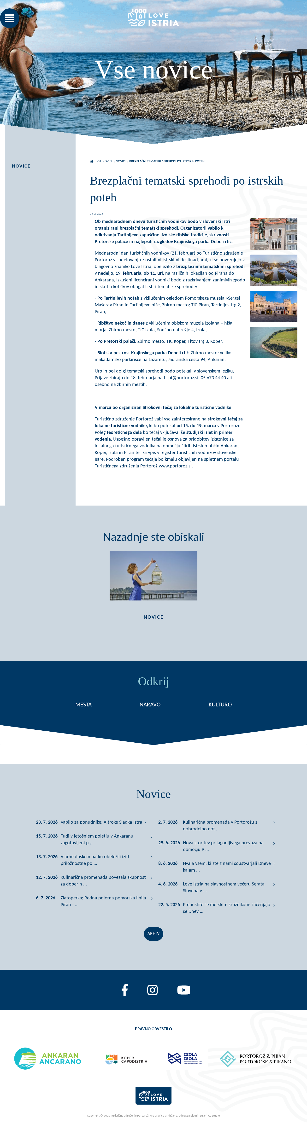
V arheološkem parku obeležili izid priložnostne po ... (95, 860)
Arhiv (154, 934)
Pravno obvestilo (153, 1029)
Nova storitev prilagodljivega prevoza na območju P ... (223, 846)
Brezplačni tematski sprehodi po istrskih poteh (167, 161)
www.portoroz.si (175, 466)
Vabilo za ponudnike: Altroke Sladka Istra (101, 822)
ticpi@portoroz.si (181, 378)
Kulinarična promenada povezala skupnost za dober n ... (103, 881)
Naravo (150, 705)
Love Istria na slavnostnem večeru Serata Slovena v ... (224, 887)
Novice (21, 166)
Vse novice (105, 161)
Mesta (83, 705)
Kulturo (220, 705)
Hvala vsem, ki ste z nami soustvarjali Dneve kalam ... (227, 867)
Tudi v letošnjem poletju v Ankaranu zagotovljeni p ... (97, 839)
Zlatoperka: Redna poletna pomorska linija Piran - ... (103, 901)
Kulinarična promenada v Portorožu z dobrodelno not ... (220, 826)
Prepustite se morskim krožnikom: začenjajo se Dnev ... (226, 908)
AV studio (214, 1115)
